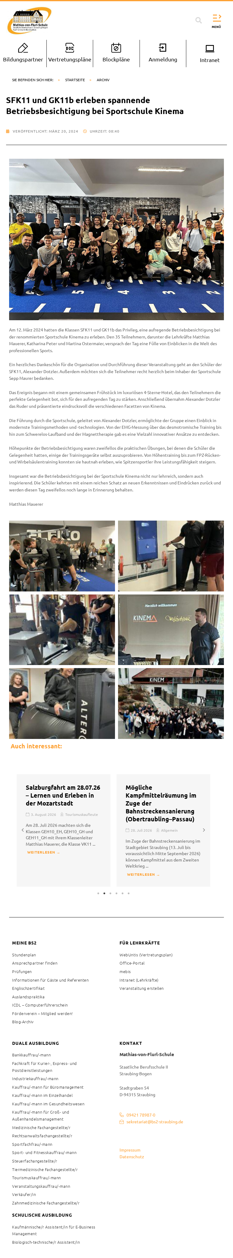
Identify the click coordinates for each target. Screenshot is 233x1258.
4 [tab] (116, 893)
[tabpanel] (63, 830)
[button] (199, 21)
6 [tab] (129, 893)
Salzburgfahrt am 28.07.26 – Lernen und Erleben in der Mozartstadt (63, 795)
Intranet (210, 60)
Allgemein (169, 830)
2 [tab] (104, 893)
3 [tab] (110, 893)
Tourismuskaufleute (81, 814)
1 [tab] (98, 893)
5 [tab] (123, 893)
